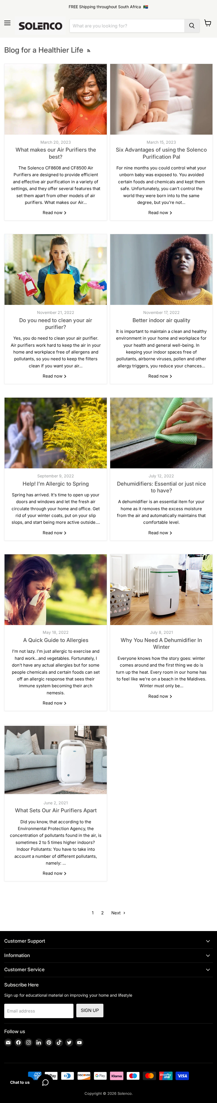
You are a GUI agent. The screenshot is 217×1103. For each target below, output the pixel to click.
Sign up (90, 1010)
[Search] (191, 25)
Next (116, 912)
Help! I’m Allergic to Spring (56, 484)
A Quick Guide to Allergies (55, 640)
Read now (53, 212)
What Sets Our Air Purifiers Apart (56, 810)
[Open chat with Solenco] (45, 1082)
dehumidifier (135, 501)
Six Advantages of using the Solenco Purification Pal (161, 153)
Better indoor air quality (161, 320)
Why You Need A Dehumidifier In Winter (161, 643)
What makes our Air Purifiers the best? (56, 153)
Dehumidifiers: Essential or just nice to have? (161, 487)
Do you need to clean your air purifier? (55, 323)
